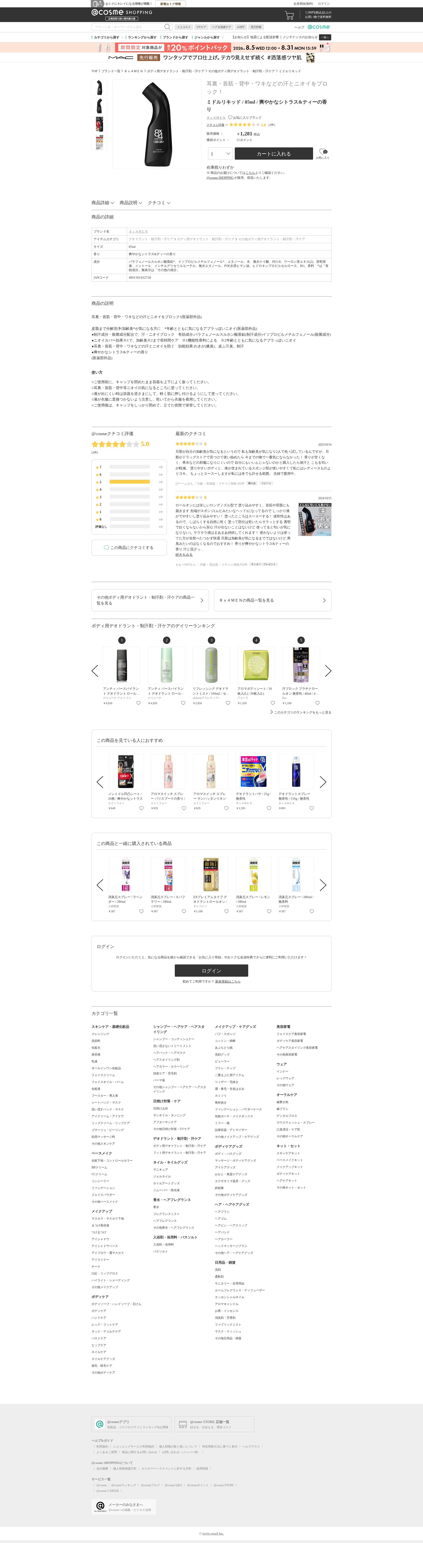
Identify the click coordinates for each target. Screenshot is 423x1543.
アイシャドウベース (105, 1246)
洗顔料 (96, 1041)
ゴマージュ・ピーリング (108, 1130)
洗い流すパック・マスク (108, 1109)
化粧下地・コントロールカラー (112, 1160)
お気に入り (138, 703)
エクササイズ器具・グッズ (232, 1181)
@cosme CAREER (107, 1491)
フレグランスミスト (166, 1214)
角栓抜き (221, 1102)
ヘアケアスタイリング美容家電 (297, 1047)
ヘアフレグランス (165, 1221)
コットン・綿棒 (225, 1041)
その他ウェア (285, 1085)
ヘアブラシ (222, 1211)
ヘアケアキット (287, 1180)
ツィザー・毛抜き (226, 1082)
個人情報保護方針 (125, 1468)
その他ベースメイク (105, 1201)
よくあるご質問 (106, 1452)
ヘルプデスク (251, 1446)
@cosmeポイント (198, 1485)
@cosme (101, 1485)
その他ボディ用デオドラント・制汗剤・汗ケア (271, 239)
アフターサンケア (165, 1122)
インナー (282, 1071)
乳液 (94, 1061)
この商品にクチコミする (131, 548)
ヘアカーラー (224, 1239)
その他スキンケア (103, 1143)
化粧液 (96, 1089)
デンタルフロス (287, 1115)
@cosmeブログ (150, 1485)
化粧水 (96, 1047)
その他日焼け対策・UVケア (171, 1129)
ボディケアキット (288, 1173)
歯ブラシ (282, 1109)
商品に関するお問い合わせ (139, 1452)
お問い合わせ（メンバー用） (181, 1452)
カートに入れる (274, 153)
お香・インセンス (226, 1311)
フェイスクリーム (103, 1075)
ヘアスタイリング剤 (166, 1059)
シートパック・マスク (106, 1102)
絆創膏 (219, 1188)
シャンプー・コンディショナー (173, 1039)
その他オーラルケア (290, 1136)
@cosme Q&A (173, 1485)
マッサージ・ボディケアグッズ (235, 1160)
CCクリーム (99, 1174)
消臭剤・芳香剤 (225, 1317)
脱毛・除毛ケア (102, 1365)
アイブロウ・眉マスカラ (108, 1253)
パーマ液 (159, 1080)
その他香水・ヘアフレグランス (173, 1227)
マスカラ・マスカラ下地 (108, 1218)
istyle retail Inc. (213, 1533)
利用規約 (102, 1446)
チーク (96, 1266)
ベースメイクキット (290, 1160)
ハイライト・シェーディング (111, 1280)
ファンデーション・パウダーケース (238, 1109)
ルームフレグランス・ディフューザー (240, 1290)
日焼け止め (160, 1108)
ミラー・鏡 (222, 1123)
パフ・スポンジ (225, 1034)
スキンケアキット (288, 1153)
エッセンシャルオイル (229, 1297)
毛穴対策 (256, 26)
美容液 (96, 1054)
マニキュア (160, 1169)
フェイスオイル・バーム (108, 1082)
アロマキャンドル (226, 1304)
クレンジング (100, 1034)
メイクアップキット (290, 1167)
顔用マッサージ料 (103, 1137)
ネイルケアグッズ (103, 1359)
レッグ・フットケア (105, 1324)
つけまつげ (99, 1232)
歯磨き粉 (282, 1102)
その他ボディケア (103, 1372)
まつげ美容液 (100, 1225)
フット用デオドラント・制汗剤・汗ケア (179, 1152)
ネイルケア (99, 1352)
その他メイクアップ (105, 1287)
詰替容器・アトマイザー (231, 1130)
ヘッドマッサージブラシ (231, 1246)
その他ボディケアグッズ (231, 1195)
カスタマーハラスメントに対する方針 (166, 1468)
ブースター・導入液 (105, 1095)
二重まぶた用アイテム (229, 1075)
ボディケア (99, 1311)
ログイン (324, 3)
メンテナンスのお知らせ (300, 37)
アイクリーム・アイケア (108, 1116)
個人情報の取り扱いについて (178, 1446)
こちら (250, 173)
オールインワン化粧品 (106, 1068)
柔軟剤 (219, 1276)
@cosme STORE (224, 1485)
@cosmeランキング (123, 1485)
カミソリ (221, 1095)
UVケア (201, 26)
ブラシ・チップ (225, 1068)
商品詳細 (100, 202)
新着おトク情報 (170, 4)
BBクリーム (99, 1167)
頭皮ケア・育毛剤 (165, 1073)
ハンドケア (99, 1317)
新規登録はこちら (228, 981)
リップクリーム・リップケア (111, 1123)
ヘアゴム (221, 1218)
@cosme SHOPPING (220, 177)
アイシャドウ (100, 1239)
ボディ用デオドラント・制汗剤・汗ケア (205, 239)
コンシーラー (100, 1181)
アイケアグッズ (225, 1167)
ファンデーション (103, 1188)
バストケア (99, 1338)
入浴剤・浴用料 (163, 1244)
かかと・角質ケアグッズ (231, 1174)
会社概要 (102, 1468)
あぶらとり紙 (224, 1047)
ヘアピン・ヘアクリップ (231, 1225)
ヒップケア (99, 1345)
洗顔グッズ (222, 1054)
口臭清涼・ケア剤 (288, 1129)
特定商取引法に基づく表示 (219, 1446)
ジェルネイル (162, 1176)
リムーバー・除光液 (166, 1190)
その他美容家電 (287, 1054)
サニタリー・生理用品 (229, 1283)
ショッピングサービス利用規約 (133, 1446)
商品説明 (128, 202)
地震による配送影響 (264, 37)
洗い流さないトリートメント (172, 1046)
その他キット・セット (291, 1187)
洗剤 (218, 1269)
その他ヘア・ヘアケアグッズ (234, 1253)
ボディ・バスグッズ (228, 1153)
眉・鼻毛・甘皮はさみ (229, 1089)
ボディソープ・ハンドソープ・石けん (116, 1304)
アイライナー (100, 1259)
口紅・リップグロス (105, 1273)
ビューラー (222, 1061)
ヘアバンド (222, 1232)
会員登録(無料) (303, 3)
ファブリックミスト (228, 1324)
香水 (156, 1207)
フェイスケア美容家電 (291, 1034)
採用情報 (202, 1468)
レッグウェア (285, 1078)
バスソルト (160, 1251)
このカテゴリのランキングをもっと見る (302, 712)
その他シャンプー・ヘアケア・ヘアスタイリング (179, 1089)
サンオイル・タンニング (169, 1115)
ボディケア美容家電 (290, 1041)
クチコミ (156, 202)
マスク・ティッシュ (228, 1331)
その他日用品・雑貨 (228, 1338)
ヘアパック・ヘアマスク (169, 1053)
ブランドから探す (175, 37)
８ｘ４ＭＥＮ (138, 231)
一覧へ (325, 37)
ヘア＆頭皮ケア (221, 26)
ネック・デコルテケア (106, 1331)
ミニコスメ (184, 26)
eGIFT (241, 26)
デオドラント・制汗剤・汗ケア (151, 239)
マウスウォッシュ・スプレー (296, 1122)
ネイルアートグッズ (166, 1183)
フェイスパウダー (103, 1195)
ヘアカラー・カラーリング (170, 1066)
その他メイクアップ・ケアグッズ (237, 1137)
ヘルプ (299, 27)
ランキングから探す (142, 37)
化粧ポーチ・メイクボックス (234, 1116)
